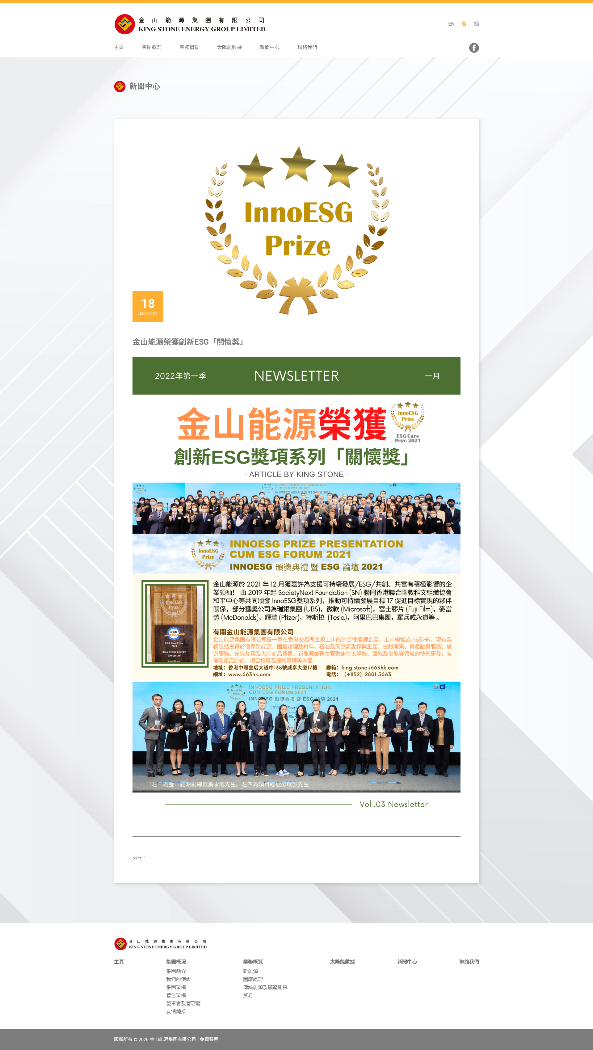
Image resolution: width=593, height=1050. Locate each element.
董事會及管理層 (183, 1003)
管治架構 (176, 995)
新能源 (250, 971)
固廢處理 (253, 979)
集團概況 (176, 962)
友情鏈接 (176, 1011)
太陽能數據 (342, 962)
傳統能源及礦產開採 (265, 987)
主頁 (119, 962)
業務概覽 (253, 962)
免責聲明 (209, 1039)
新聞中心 (407, 962)
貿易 (248, 995)
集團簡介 (176, 971)
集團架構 (176, 987)
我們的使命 (178, 979)
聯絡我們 (469, 962)
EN (451, 24)
